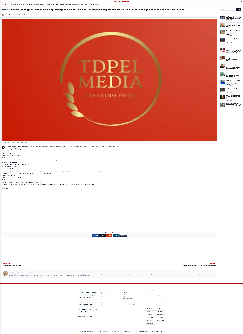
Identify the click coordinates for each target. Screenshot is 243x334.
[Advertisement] (109, 196)
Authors (124, 294)
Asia (83, 292)
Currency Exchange (160, 320)
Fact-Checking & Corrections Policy (130, 304)
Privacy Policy (126, 310)
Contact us (19, 4)
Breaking (5, 4)
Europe (80, 299)
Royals (91, 304)
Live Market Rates (96, 4)
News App (125, 306)
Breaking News (25, 4)
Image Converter (160, 292)
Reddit (110, 235)
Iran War (92, 299)
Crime (80, 297)
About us (125, 292)
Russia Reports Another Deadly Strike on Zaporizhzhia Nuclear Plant (232, 40)
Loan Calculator (150, 317)
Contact (124, 296)
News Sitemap (90, 316)
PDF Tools (150, 292)
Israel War (81, 302)
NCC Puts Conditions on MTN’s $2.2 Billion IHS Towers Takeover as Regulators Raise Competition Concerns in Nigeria (233, 82)
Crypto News (68, 4)
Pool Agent (85, 304)
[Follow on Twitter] (19, 14)
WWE (86, 311)
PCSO (80, 304)
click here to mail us (158, 331)
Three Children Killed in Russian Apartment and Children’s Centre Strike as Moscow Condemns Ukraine (233, 97)
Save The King (150, 308)
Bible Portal (160, 311)
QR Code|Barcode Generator (160, 296)
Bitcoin (80, 295)
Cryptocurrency (86, 297)
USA (96, 309)
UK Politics (84, 309)
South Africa (91, 306)
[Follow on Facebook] (22, 14)
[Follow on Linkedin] (24, 14)
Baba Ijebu (94, 292)
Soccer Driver (149, 311)
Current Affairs (32, 4)
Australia (87, 292)
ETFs (93, 297)
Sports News (74, 4)
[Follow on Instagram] (27, 14)
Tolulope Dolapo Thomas (12, 14)
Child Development (150, 320)
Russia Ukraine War (83, 306)
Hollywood (86, 299)
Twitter (103, 235)
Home (9, 4)
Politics (37, 4)
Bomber (149, 305)
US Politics (91, 309)
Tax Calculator (160, 317)
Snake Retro (150, 302)
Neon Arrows (160, 305)
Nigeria (93, 302)
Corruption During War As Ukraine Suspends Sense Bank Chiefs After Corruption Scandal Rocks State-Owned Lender (233, 18)
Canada (85, 295)
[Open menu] (2, 1)
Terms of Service (126, 315)
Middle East (87, 302)
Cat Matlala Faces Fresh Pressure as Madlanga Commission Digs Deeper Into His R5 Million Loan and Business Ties (233, 58)
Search (239, 9)
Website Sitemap (81, 316)
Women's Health (160, 314)
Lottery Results (81, 4)
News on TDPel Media (127, 308)
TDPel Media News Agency (121, 1)
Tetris (160, 308)
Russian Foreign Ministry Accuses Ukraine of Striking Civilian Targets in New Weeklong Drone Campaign (233, 104)
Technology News (88, 4)
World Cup (81, 311)
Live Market (150, 314)
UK (79, 309)
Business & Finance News (45, 4)
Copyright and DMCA (127, 298)
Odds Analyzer (150, 323)
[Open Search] (241, 1)
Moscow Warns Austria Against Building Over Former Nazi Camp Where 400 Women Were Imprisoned (233, 32)
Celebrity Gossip (92, 295)
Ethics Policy (125, 302)
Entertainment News (55, 4)
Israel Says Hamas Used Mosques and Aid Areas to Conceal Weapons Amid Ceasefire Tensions (233, 90)
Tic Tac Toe (160, 302)
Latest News (13, 4)
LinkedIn (117, 235)
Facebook (96, 235)
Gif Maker (150, 295)
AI (79, 292)
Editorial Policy (126, 300)
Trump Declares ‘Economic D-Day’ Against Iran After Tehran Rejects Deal (233, 25)
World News (62, 4)
